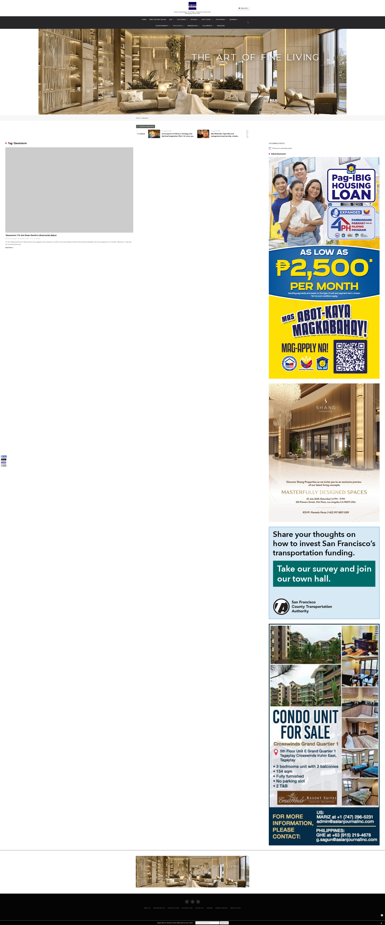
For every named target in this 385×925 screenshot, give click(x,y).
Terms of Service (221, 908)
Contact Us (199, 908)
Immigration (192, 26)
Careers (209, 908)
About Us (147, 908)
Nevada (194, 19)
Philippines (220, 19)
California (181, 19)
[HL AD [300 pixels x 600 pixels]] (324, 378)
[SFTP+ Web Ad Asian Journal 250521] (324, 618)
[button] (4, 469)
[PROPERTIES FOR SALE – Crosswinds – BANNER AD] (324, 845)
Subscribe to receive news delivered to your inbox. (175, 923)
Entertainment (162, 26)
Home (144, 19)
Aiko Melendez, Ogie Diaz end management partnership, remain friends (137, 136)
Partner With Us (159, 908)
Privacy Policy (235, 908)
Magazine (221, 26)
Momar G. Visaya (12, 238)
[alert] (324, 148)
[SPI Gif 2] (192, 114)
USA (170, 19)
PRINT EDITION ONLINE (157, 19)
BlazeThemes (203, 913)
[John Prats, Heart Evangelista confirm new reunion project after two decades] (165, 134)
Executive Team (173, 908)
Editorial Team (187, 908)
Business (233, 19)
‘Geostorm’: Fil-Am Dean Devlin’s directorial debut (31, 235)
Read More (8, 247)
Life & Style (178, 26)
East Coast (206, 19)
